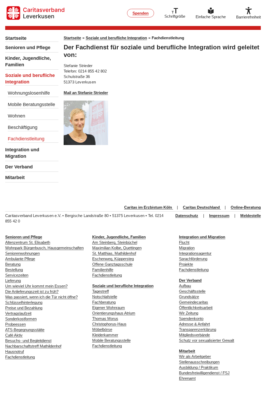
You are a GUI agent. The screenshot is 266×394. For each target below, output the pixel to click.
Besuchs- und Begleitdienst (28, 340)
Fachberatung (104, 302)
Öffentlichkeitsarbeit (195, 307)
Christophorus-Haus (109, 324)
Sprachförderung (193, 259)
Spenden (140, 13)
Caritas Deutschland (202, 207)
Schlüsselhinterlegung (23, 302)
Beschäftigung (22, 127)
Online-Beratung (246, 207)
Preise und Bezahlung (23, 308)
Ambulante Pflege (20, 259)
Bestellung (14, 269)
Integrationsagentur (195, 253)
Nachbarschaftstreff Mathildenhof (33, 346)
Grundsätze (189, 296)
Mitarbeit (15, 177)
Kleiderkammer (105, 335)
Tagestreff (100, 291)
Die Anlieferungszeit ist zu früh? (31, 291)
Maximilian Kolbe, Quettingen (117, 248)
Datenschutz (186, 215)
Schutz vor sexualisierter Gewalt (206, 340)
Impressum (219, 215)
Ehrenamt (187, 378)
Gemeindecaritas (193, 302)
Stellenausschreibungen (199, 362)
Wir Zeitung (188, 313)
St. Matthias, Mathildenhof (114, 253)
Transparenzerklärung (197, 329)
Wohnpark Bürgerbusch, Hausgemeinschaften (44, 248)
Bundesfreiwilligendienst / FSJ (204, 373)
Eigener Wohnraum (108, 307)
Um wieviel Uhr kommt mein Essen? (36, 286)
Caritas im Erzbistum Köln (148, 207)
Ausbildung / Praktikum (198, 367)
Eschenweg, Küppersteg (113, 259)
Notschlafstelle (104, 296)
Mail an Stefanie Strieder (86, 92)
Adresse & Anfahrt (194, 324)
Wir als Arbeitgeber (195, 356)
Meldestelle (250, 215)
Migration (187, 248)
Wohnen (16, 116)
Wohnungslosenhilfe (29, 93)
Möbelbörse (102, 329)
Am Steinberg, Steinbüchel (114, 242)
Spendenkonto (191, 318)
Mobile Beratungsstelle (31, 104)
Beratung (13, 264)
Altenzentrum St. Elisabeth (27, 242)
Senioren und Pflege (27, 47)
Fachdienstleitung (26, 138)
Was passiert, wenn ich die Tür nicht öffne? (41, 297)
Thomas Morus (105, 318)
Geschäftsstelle (192, 291)
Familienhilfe (102, 269)
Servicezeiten (16, 275)
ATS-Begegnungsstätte (24, 329)
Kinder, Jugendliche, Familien (28, 61)
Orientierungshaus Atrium (113, 313)
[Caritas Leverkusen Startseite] (35, 13)
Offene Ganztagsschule (112, 264)
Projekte (186, 264)
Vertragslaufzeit (18, 313)
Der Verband (19, 166)
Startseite (15, 38)
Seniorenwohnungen (22, 253)
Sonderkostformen (21, 319)
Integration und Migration (22, 153)
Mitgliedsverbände (194, 335)
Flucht (184, 242)
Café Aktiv (14, 335)
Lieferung (13, 280)
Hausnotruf (14, 351)
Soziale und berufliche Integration (30, 78)
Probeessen (15, 324)
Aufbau (185, 286)
